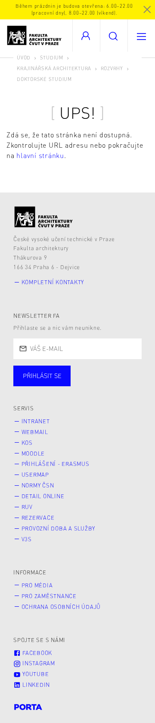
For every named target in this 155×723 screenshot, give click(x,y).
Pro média (37, 585)
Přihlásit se (42, 375)
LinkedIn (35, 684)
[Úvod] (43, 217)
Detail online (43, 496)
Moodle (33, 453)
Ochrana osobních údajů (61, 606)
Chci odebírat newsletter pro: (68, 372)
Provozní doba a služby (59, 528)
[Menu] (141, 35)
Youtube (35, 673)
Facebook (36, 652)
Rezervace (38, 517)
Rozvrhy (112, 68)
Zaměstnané (98, 384)
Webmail (35, 431)
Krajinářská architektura (54, 68)
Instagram (38, 663)
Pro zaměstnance (49, 596)
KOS (27, 442)
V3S (27, 539)
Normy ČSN (38, 485)
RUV (27, 506)
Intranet (36, 421)
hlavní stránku (40, 155)
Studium (51, 57)
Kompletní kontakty (53, 282)
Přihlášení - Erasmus (56, 463)
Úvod (24, 57)
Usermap (35, 474)
